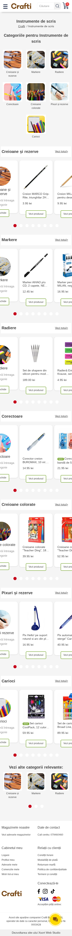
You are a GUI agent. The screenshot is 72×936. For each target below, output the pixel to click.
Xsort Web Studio (49, 932)
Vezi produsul (36, 214)
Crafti (21, 26)
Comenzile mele (10, 869)
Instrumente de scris (41, 26)
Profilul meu (8, 860)
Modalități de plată (48, 860)
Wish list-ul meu (10, 874)
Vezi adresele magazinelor (16, 834)
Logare (5, 855)
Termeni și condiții (47, 874)
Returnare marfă (46, 864)
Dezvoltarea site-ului (25, 932)
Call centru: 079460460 (50, 834)
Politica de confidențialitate (52, 869)
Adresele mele (9, 864)
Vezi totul (60, 151)
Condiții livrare (45, 855)
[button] (15, 225)
